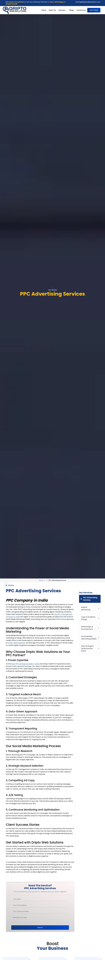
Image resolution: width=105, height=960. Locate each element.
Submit (40, 927)
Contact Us (81, 10)
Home (43, 10)
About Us (52, 10)
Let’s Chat (94, 10)
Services (62, 10)
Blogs (71, 10)
